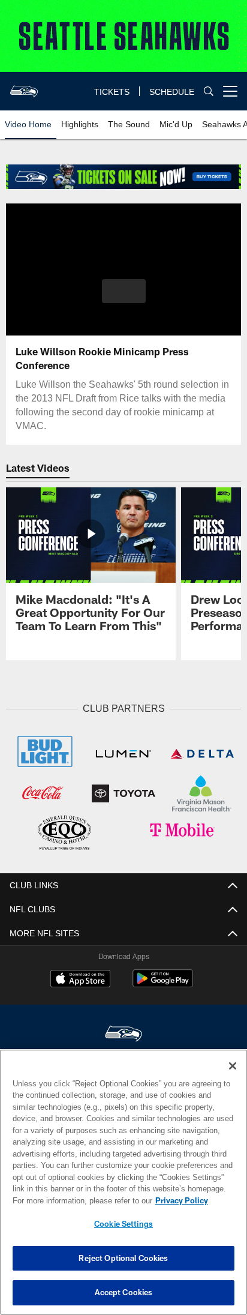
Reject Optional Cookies (123, 1258)
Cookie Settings (123, 1224)
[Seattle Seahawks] (123, 1032)
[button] (124, 298)
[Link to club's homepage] (24, 86)
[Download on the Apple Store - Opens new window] (80, 978)
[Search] (208, 91)
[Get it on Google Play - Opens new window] (162, 983)
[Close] (232, 1066)
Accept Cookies (124, 1292)
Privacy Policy (78, 1200)
